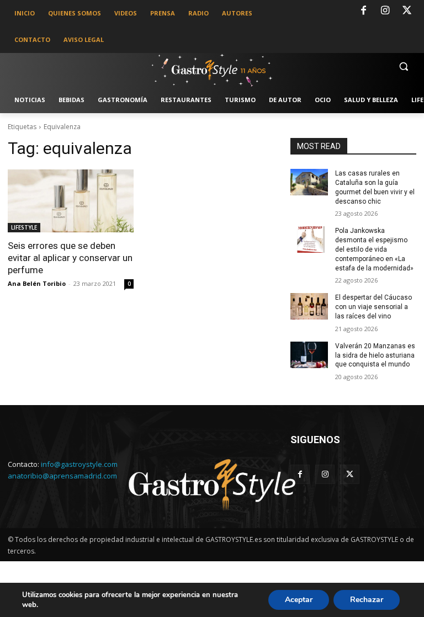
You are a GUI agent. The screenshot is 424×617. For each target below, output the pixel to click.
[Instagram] (385, 11)
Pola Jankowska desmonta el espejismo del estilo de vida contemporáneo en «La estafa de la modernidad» (374, 249)
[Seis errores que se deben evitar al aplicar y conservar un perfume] (71, 200)
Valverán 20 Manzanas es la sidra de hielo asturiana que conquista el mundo (375, 355)
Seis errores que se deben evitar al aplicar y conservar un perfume (70, 257)
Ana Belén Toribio (37, 283)
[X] (407, 11)
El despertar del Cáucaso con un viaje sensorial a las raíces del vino (373, 307)
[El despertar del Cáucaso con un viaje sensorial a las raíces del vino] (309, 306)
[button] (403, 66)
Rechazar (366, 599)
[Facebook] (363, 11)
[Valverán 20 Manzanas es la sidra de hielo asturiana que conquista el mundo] (309, 355)
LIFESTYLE (24, 227)
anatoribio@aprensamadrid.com (62, 476)
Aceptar (298, 599)
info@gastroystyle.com (79, 464)
